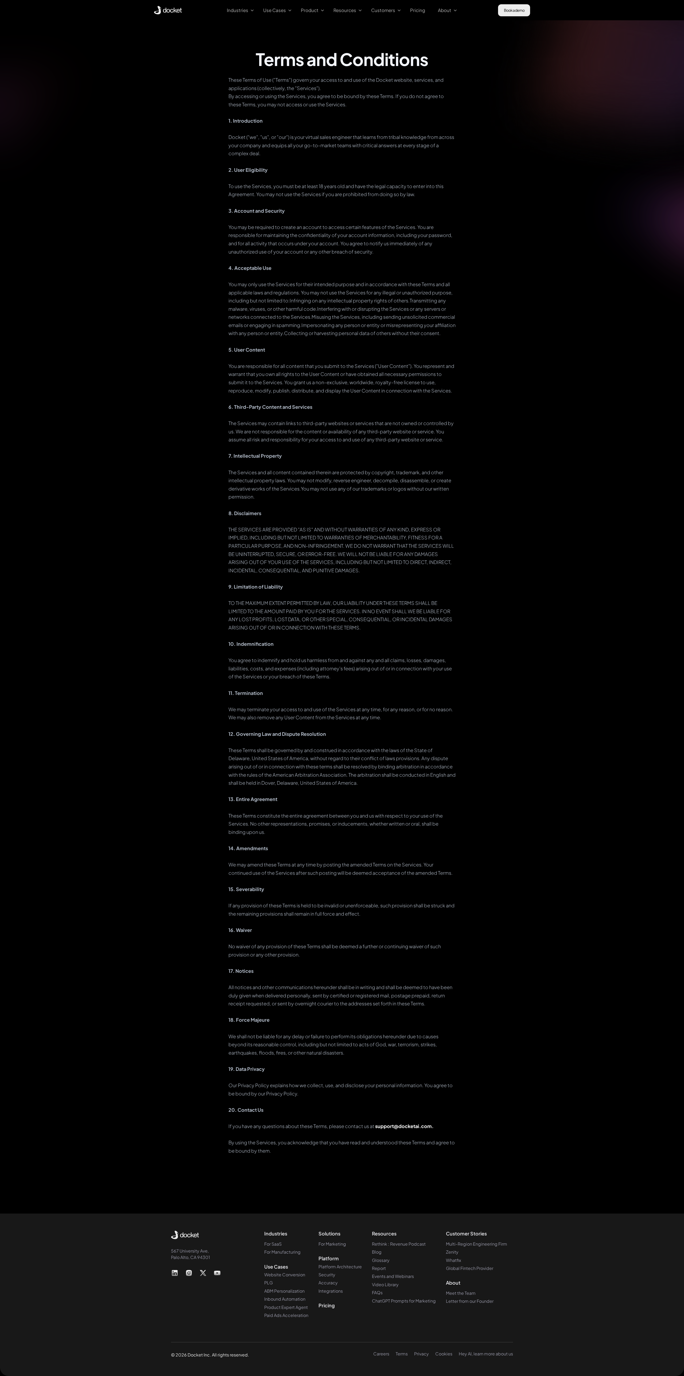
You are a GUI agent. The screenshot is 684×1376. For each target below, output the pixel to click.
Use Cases (276, 1267)
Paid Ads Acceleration (286, 1315)
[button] (239, 10)
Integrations (330, 1291)
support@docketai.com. (404, 1126)
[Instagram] (189, 1273)
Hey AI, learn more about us (486, 1353)
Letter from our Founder (469, 1301)
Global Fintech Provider (469, 1268)
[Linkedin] (175, 1273)
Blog (377, 1252)
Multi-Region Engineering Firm (476, 1244)
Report (379, 1268)
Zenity (452, 1252)
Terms (402, 1353)
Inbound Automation (284, 1299)
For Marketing (332, 1244)
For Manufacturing (282, 1252)
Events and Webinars (393, 1276)
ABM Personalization (284, 1291)
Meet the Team (461, 1293)
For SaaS (273, 1244)
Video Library (385, 1284)
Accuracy (328, 1282)
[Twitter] (203, 1273)
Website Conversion (284, 1274)
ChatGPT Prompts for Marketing (404, 1301)
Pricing (326, 1305)
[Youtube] (217, 1273)
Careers (381, 1353)
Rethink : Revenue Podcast (399, 1244)
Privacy (421, 1353)
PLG (268, 1282)
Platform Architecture (340, 1266)
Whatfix (453, 1260)
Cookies (443, 1353)
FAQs (377, 1292)
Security (326, 1274)
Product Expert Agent (286, 1307)
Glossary (381, 1260)
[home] (168, 10)
